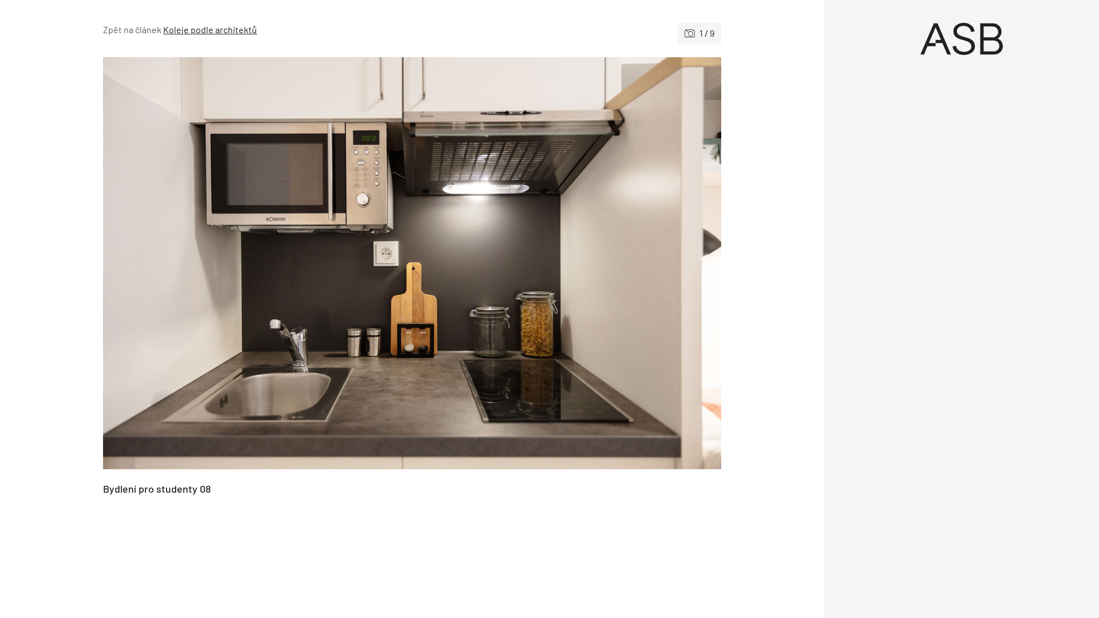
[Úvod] (962, 39)
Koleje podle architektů (210, 29)
